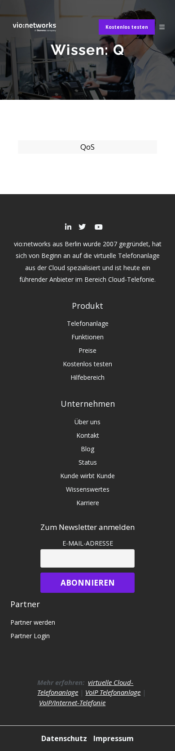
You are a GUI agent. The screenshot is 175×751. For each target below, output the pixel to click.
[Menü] (162, 27)
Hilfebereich (87, 377)
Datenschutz (65, 738)
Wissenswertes (87, 489)
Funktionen (87, 337)
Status (88, 462)
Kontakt (87, 435)
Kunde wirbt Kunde (87, 475)
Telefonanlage (88, 323)
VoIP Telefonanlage (112, 692)
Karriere (87, 502)
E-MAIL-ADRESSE (87, 543)
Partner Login (30, 635)
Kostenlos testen (126, 27)
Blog (87, 448)
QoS (87, 147)
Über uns (87, 422)
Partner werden (32, 622)
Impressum (113, 738)
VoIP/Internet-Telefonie (72, 702)
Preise (87, 350)
